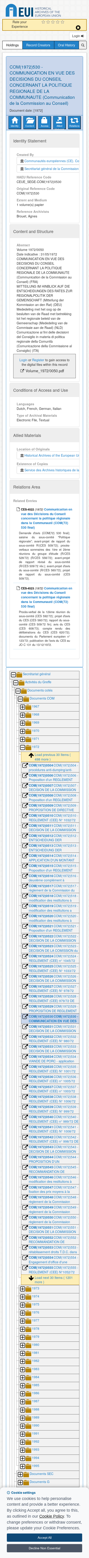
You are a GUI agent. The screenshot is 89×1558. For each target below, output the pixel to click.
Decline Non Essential (44, 1548)
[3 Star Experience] (53, 22)
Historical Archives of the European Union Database (46, 11)
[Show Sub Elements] (22, 707)
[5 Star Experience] (63, 22)
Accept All (45, 1537)
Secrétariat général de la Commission (51, 168)
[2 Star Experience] (48, 22)
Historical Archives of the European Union (53, 455)
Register (38, 360)
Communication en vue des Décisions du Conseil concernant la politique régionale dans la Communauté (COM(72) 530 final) (46, 518)
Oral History (66, 45)
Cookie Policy (51, 1516)
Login (76, 35)
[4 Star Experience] (58, 22)
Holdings (12, 45)
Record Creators (38, 45)
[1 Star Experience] (44, 22)
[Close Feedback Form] (78, 27)
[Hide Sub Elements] (13, 675)
